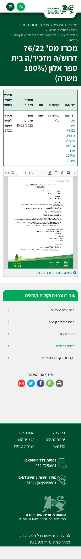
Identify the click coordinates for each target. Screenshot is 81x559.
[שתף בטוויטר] (31, 383)
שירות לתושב (55, 439)
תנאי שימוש (26, 439)
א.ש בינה (36, 542)
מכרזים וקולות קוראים (62, 322)
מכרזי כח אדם (65, 346)
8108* (29, 482)
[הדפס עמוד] (59, 383)
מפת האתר (26, 432)
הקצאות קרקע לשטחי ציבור (58, 358)
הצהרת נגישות (24, 446)
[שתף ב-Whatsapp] (49, 383)
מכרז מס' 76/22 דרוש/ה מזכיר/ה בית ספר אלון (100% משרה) (70, 140)
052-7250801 (46, 465)
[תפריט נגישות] (21, 7)
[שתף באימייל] (21, 383)
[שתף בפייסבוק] (40, 383)
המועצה (59, 432)
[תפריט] (10, 7)
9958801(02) (46, 482)
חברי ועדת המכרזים (63, 310)
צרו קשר (59, 446)
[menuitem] (40, 310)
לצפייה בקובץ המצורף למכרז (54, 272)
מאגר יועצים (67, 334)
